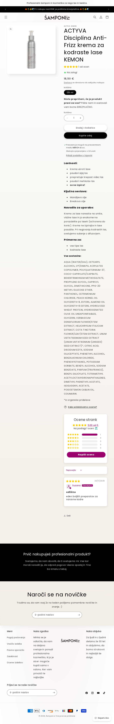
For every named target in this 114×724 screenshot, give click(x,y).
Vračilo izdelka (14, 643)
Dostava (68, 82)
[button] (6, 17)
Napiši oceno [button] (86, 454)
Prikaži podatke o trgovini (79, 155)
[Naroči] (79, 615)
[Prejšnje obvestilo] (5, 9)
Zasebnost (12, 656)
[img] (73, 481)
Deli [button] (68, 515)
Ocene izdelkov (15, 662)
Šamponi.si (50, 716)
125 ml (70, 92)
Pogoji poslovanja (16, 637)
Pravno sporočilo (15, 650)
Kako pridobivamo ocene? (82, 406)
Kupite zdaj (85, 135)
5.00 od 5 (93, 425)
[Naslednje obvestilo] (109, 9)
